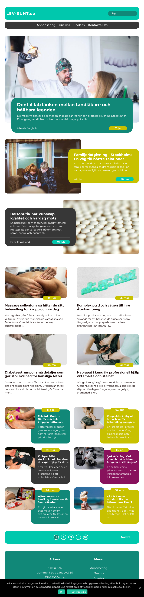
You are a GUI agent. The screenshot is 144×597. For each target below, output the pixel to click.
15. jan (119, 450)
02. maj (124, 364)
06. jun (125, 179)
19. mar (50, 450)
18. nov (119, 490)
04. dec (50, 490)
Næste (125, 537)
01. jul (118, 128)
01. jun (61, 241)
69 (85, 537)
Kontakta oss (97, 25)
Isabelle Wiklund (20, 242)
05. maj (124, 297)
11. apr (50, 409)
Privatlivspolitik (77, 592)
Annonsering (46, 25)
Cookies (79, 25)
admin (78, 179)
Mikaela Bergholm (27, 128)
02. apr (119, 409)
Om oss (64, 25)
